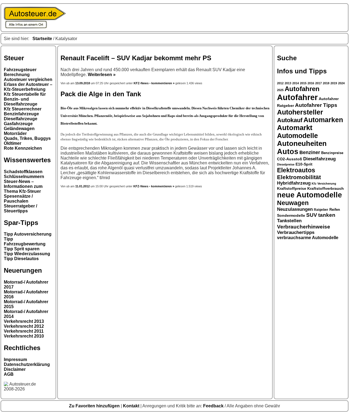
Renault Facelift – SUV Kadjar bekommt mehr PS (136, 58)
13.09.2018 (83, 83)
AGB (9, 374)
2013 (288, 83)
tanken (326, 215)
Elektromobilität (299, 177)
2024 (341, 83)
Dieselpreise (285, 164)
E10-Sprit (304, 164)
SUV (311, 215)
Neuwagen (293, 202)
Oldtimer (12, 143)
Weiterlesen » (102, 74)
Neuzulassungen (295, 209)
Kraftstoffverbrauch (325, 189)
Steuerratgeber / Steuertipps (20, 208)
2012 (280, 83)
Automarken (323, 120)
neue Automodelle (309, 195)
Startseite (42, 38)
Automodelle (297, 135)
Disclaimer (15, 369)
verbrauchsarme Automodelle (307, 237)
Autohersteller (300, 112)
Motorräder (15, 133)
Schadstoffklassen (23, 171)
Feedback (214, 406)
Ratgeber (321, 210)
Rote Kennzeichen (23, 148)
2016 (311, 83)
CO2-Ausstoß (289, 159)
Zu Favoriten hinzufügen (95, 406)
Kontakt (131, 406)
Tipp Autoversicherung (28, 234)
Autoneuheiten (302, 143)
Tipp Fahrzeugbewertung (25, 241)
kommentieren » (162, 83)
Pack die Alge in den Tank (101, 94)
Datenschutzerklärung (27, 364)
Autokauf (289, 120)
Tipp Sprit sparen (22, 248)
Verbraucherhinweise (303, 227)
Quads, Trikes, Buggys (27, 138)
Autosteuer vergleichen (28, 79)
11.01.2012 (82, 186)
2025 (280, 90)
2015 (303, 83)
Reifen (334, 210)
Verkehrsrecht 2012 (24, 326)
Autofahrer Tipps (316, 105)
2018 (326, 83)
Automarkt (294, 127)
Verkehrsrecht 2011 (24, 331)
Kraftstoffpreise (291, 188)
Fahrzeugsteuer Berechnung (20, 72)
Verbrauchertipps (295, 232)
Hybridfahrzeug (294, 183)
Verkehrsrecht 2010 (24, 336)
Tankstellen (289, 220)
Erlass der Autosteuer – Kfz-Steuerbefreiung (28, 87)
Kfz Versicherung (324, 183)
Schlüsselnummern (24, 176)
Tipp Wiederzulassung (27, 253)
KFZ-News (141, 83)
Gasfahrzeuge (18, 123)
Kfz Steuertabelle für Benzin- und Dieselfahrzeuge (25, 99)
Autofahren (302, 88)
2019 (333, 83)
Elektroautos (296, 170)
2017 (318, 83)
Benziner (309, 152)
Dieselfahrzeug (319, 158)
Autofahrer (297, 97)
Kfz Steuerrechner (22, 109)
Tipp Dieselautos (21, 258)
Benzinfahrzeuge (21, 114)
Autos (287, 152)
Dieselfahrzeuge (20, 118)
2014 (295, 83)
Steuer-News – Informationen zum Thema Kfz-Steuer (23, 186)
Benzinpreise (332, 153)
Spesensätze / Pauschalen (18, 198)
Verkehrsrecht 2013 (24, 321)
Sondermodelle (291, 215)
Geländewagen (19, 128)
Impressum (15, 359)
